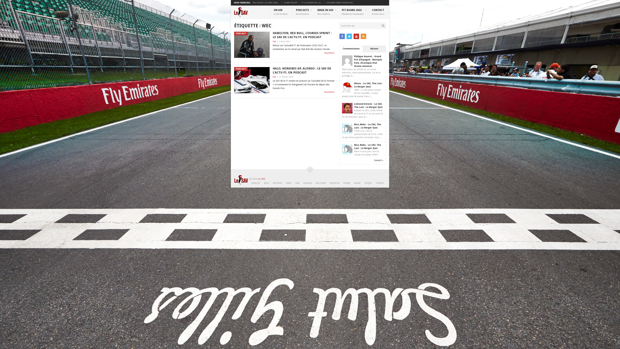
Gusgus (307, 183)
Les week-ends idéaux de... (340, 3)
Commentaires (351, 48)
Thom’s (380, 183)
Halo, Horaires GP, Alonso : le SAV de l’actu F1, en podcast (302, 70)
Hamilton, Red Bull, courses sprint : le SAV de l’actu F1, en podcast (302, 35)
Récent (374, 48)
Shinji (346, 183)
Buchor (277, 183)
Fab (274, 41)
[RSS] (363, 36)
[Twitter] (349, 36)
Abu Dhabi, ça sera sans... (266, 3)
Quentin (334, 183)
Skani (357, 183)
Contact (378, 12)
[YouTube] (356, 36)
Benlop (256, 183)
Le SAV (261, 179)
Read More (329, 53)
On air (281, 12)
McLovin (321, 183)
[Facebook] (342, 36)
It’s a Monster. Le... (311, 3)
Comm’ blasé (290, 3)
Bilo (266, 183)
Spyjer (368, 183)
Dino (288, 183)
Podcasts (302, 12)
